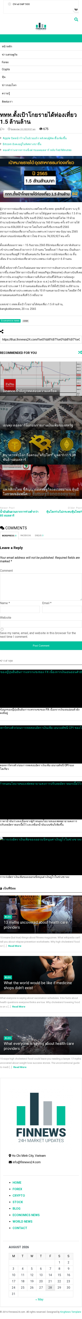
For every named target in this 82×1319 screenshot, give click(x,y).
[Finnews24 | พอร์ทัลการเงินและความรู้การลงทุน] (41, 29)
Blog (8, 917)
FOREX (17, 1189)
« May (39, 1299)
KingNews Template (70, 1312)
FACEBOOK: (25, 535)
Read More (14, 945)
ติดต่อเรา (7, 101)
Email (46, 603)
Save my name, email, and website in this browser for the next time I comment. (38, 635)
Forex (5, 62)
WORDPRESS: (9, 536)
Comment (6, 570)
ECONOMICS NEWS (26, 1215)
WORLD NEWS (22, 1221)
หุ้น (4, 76)
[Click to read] (41, 379)
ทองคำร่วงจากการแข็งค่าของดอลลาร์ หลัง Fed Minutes (37, 150)
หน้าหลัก (7, 46)
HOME (17, 1182)
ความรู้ (6, 93)
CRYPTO (19, 1195)
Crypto (6, 69)
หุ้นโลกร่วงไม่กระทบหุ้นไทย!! (64, 511)
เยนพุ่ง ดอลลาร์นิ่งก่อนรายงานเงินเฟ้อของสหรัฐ (38, 425)
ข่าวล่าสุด (6, 660)
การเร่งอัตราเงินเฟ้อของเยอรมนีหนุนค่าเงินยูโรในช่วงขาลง (34, 876)
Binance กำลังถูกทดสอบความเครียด (30, 391)
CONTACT (20, 1228)
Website (5, 617)
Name (5, 603)
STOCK (18, 1202)
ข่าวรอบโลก (9, 85)
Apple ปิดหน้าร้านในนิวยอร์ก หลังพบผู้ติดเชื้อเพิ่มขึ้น (35, 138)
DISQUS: (39, 535)
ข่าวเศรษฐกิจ (9, 54)
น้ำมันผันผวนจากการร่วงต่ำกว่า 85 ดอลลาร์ (19, 513)
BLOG (16, 1208)
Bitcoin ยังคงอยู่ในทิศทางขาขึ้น (22, 144)
